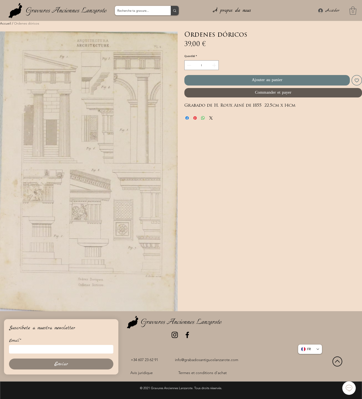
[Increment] (214, 65)
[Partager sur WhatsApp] (203, 117)
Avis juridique (141, 372)
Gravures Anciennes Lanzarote (66, 11)
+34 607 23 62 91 (144, 360)
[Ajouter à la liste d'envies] (357, 80)
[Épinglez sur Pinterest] (195, 117)
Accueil (5, 23)
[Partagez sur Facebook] (187, 117)
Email (15, 340)
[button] (352, 10)
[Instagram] (175, 335)
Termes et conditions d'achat (202, 372)
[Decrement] (188, 65)
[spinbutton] (201, 65)
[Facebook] (187, 335)
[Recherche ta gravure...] (175, 10)
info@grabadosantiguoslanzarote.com (206, 360)
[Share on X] (210, 117)
